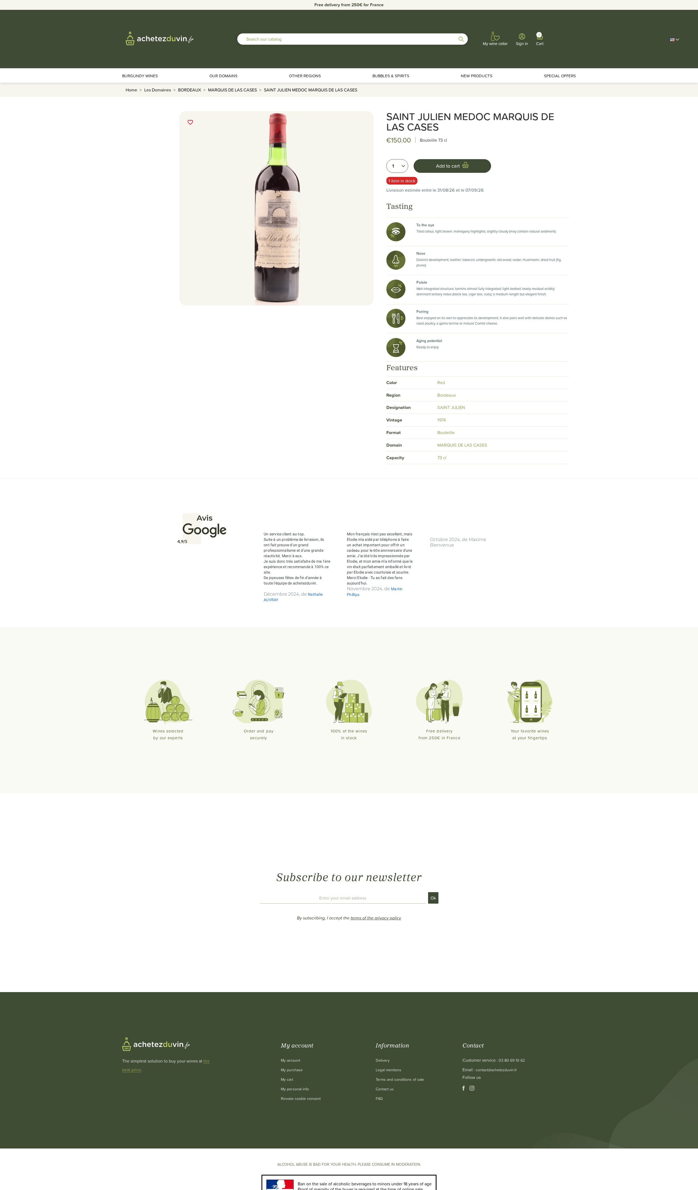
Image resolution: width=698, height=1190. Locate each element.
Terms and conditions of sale (400, 1079)
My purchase (292, 1069)
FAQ (379, 1098)
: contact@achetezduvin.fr (495, 1069)
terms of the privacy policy (376, 918)
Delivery (383, 1060)
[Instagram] (472, 1089)
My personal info (295, 1088)
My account (290, 1060)
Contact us (385, 1088)
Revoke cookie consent (301, 1098)
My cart (287, 1079)
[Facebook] (464, 1089)
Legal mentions (388, 1069)
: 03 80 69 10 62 (511, 1060)
